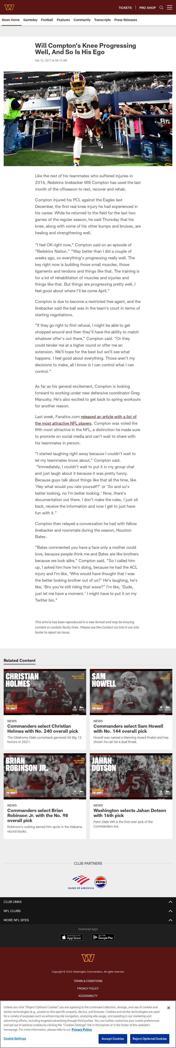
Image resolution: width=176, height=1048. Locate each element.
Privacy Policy (88, 988)
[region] (88, 1024)
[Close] (169, 1008)
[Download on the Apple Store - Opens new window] (71, 938)
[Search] (161, 7)
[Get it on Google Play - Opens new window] (103, 939)
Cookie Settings (15, 1038)
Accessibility (88, 995)
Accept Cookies (113, 1038)
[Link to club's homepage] (9, 5)
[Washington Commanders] (88, 958)
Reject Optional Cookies (150, 1038)
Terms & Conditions (88, 980)
